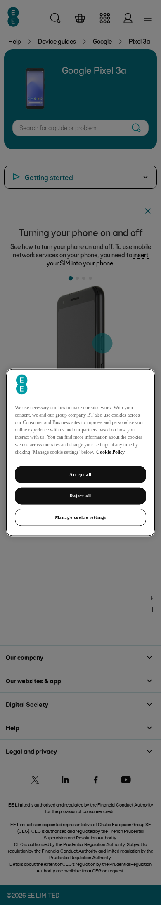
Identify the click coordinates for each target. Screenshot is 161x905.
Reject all (80, 495)
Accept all (80, 474)
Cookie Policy (110, 452)
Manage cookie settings (81, 516)
